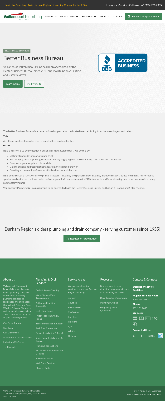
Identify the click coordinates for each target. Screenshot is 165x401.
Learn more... (13, 83)
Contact (117, 16)
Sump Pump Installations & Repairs (49, 339)
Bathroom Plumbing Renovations (45, 305)
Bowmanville (74, 307)
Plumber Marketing (152, 394)
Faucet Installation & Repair (49, 333)
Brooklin (72, 297)
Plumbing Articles (109, 302)
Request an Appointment (143, 16)
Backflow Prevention (46, 328)
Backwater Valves (44, 358)
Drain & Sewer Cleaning (47, 290)
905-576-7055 (153, 4)
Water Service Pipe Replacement (45, 297)
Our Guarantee (11, 332)
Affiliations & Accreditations (17, 337)
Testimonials (9, 347)
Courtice (72, 302)
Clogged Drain (43, 368)
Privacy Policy (139, 391)
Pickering (72, 321)
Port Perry (73, 317)
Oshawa (72, 336)
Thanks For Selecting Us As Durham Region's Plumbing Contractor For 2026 (45, 4)
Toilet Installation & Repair (49, 323)
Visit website (34, 83)
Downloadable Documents (113, 297)
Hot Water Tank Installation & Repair (49, 352)
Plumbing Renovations (47, 345)
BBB (151, 336)
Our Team (8, 328)
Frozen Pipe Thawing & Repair (47, 317)
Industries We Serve (13, 342)
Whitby (71, 331)
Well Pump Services (45, 363)
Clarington (73, 312)
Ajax (70, 326)
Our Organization (12, 323)
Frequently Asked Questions (109, 309)
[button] (50, 16)
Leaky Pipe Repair (44, 310)
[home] (23, 16)
